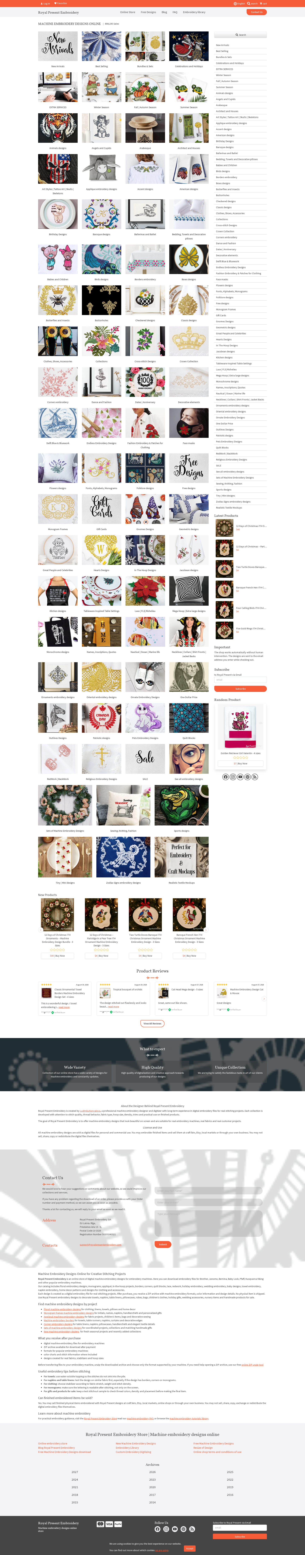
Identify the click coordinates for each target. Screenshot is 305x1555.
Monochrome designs (58, 652)
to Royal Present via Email (228, 674)
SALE (145, 779)
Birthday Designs (58, 234)
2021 (75, 1487)
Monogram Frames (58, 529)
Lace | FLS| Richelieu (145, 611)
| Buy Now (57, 955)
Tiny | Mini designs (65, 882)
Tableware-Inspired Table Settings (101, 611)
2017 (152, 1495)
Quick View (57, 916)
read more (64, 1007)
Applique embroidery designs (101, 189)
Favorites (62, 3)
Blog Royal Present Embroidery (56, 1447)
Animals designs (57, 148)
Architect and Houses (189, 148)
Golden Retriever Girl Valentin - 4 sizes (241, 753)
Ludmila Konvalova (90, 1110)
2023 (152, 1479)
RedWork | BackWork (58, 779)
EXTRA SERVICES (57, 107)
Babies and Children (57, 279)
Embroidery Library (127, 1447)
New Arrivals (57, 66)
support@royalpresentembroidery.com (100, 1244)
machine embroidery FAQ (140, 1418)
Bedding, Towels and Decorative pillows (237, 159)
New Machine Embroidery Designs (136, 1443)
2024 (75, 1479)
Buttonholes (101, 320)
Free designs (188, 488)
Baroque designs (101, 234)
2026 (152, 1472)
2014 (152, 1502)
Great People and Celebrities (58, 570)
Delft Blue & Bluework (57, 443)
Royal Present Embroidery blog (100, 1418)
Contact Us (256, 12)
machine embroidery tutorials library (189, 1418)
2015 (75, 1502)
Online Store (127, 12)
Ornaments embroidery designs (57, 697)
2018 (75, 1495)
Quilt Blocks (189, 738)
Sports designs (181, 830)
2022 (230, 1479)
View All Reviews (152, 1023)
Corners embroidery (57, 402)
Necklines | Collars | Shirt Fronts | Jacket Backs (240, 399)
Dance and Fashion (102, 402)
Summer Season (189, 107)
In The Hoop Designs (145, 570)
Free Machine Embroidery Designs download (64, 1452)
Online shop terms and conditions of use (217, 1452)
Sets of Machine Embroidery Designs (65, 830)
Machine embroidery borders (59, 1320)
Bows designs (189, 279)
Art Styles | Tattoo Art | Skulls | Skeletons (237, 117)
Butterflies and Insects (58, 320)
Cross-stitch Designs (145, 361)
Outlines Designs (58, 738)
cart (264, 3)
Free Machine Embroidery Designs (213, 1443)
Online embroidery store (52, 1443)
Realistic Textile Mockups (182, 882)
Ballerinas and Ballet (145, 234)
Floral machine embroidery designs (62, 1309)
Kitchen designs (58, 611)
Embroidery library (194, 12)
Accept (189, 1548)
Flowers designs (57, 488)
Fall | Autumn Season (145, 107)
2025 (230, 1472)
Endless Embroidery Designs (101, 443)
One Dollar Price (188, 697)
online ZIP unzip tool (252, 1364)
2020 (152, 1487)
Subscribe (240, 688)
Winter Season (101, 107)
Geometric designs (189, 529)
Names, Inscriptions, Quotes (101, 652)
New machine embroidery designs (61, 1331)
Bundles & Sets (145, 66)
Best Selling (101, 66)
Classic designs (189, 320)
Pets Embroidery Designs (145, 738)
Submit (163, 1244)
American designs (189, 189)
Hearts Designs (101, 570)
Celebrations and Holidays (189, 66)
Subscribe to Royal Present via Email (232, 1522)
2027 (75, 1472)
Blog (164, 12)
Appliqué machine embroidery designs (64, 1316)
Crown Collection (189, 361)
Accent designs (145, 189)
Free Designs (148, 12)
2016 (230, 1495)
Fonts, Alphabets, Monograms (101, 488)
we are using (161, 1550)
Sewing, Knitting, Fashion (123, 830)
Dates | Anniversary (145, 402)
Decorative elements (189, 402)
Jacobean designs (189, 570)
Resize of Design (203, 1447)
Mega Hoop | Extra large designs (188, 611)
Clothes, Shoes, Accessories (58, 361)
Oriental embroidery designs (101, 697)
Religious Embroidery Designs (101, 779)
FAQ (175, 12)
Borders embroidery (145, 279)
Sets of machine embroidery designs (63, 1327)
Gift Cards (102, 529)
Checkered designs (145, 320)
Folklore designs (145, 488)
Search (242, 34)
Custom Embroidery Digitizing (133, 1452)
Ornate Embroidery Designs (145, 697)
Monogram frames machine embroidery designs (69, 1313)
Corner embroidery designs (58, 1324)
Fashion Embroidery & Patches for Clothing (238, 273)
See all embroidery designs (189, 779)
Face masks (189, 443)
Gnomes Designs (145, 529)
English (241, 3)
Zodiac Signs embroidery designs (123, 882)
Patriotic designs (101, 738)
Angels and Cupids (101, 148)
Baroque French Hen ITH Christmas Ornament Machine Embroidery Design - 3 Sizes (189, 938)
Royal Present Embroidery (58, 12)
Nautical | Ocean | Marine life (145, 652)
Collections (101, 361)
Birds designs (101, 279)
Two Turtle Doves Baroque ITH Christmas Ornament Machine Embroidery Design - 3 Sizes (145, 938)
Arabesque (145, 148)
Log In (46, 3)
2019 (230, 1487)
